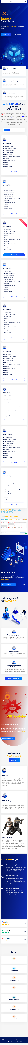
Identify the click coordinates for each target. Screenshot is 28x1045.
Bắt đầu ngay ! (18, 34)
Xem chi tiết (14, 171)
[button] (8, 584)
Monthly (13, 129)
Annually (21, 129)
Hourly (6, 129)
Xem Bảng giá (6, 34)
